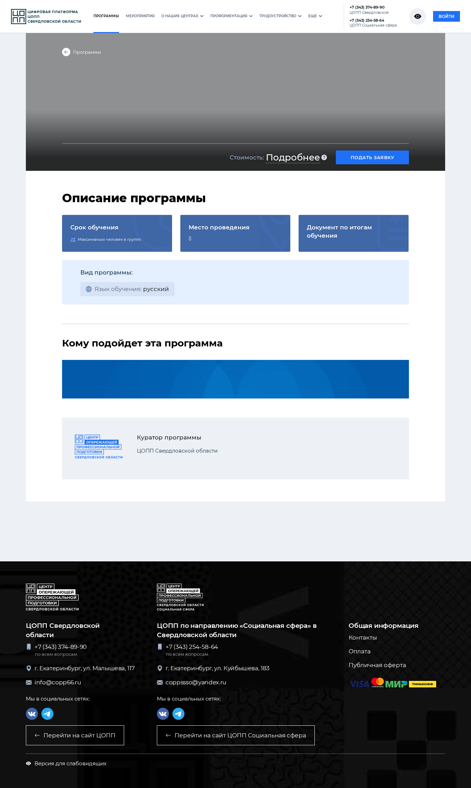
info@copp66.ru (57, 682)
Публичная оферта (377, 665)
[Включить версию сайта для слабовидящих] (417, 16)
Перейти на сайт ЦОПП (79, 735)
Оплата (360, 651)
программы (106, 16)
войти (446, 16)
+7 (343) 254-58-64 (373, 23)
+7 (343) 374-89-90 (369, 10)
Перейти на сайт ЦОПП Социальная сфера (240, 735)
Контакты (363, 637)
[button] (182, 16)
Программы (87, 52)
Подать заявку (372, 157)
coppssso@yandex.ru (196, 682)
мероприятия (140, 16)
